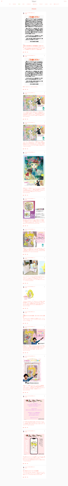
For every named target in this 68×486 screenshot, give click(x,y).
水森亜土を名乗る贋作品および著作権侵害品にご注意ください (33, 45)
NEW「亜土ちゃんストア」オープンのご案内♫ (31, 470)
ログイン (65, 1)
